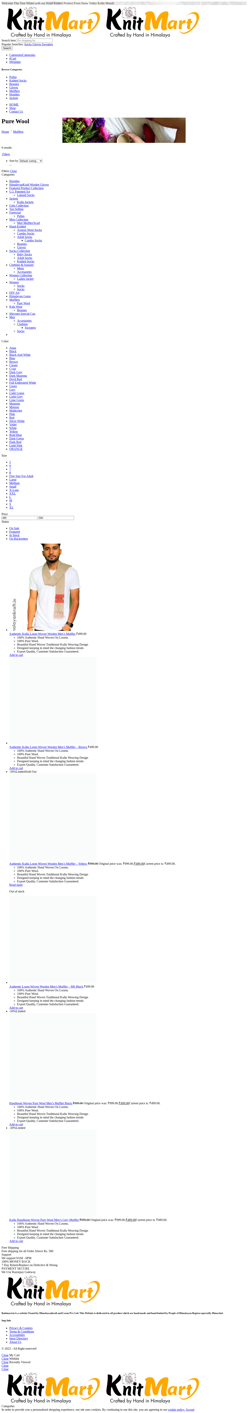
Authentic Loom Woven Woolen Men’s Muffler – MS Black (46, 986)
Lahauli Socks (25, 195)
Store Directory (18, 1338)
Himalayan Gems (20, 296)
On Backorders (18, 538)
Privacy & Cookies (21, 1328)
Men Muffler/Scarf (28, 223)
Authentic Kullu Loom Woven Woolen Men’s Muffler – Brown (48, 747)
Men (12, 317)
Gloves (37, 44)
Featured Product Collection (26, 188)
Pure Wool (23, 303)
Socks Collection (19, 251)
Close (13, 171)
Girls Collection (19, 205)
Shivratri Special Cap (22, 313)
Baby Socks (24, 254)
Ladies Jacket (25, 278)
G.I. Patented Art (19, 191)
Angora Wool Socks (29, 230)
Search (7, 48)
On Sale (14, 528)
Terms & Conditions (21, 1331)
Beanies (14, 84)
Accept (190, 1409)
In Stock (14, 535)
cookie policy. (176, 1409)
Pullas (13, 77)
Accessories (24, 271)
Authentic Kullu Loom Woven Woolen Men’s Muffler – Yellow (48, 863)
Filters (6, 154)
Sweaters (47, 44)
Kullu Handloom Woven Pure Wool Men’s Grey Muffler (44, 1220)
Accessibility (17, 1335)
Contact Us (16, 111)
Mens (20, 268)
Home (5, 131)
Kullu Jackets (25, 202)
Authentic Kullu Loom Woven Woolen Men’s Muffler (42, 633)
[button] (16, 655)
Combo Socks (25, 233)
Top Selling (16, 209)
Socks (28, 44)
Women (14, 282)
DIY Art (14, 292)
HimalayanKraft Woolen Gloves (29, 184)
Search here (9, 40)
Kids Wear (15, 306)
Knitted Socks (18, 80)
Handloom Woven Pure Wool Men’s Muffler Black (41, 1103)
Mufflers (14, 91)
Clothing (22, 324)
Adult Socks (24, 237)
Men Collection (18, 219)
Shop (12, 108)
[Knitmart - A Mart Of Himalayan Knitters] (101, 36)
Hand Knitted (17, 226)
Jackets (13, 98)
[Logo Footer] (51, 1305)
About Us (15, 1342)
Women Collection (20, 275)
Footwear (15, 212)
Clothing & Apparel (21, 264)
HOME (14, 104)
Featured (14, 531)
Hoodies (14, 94)
